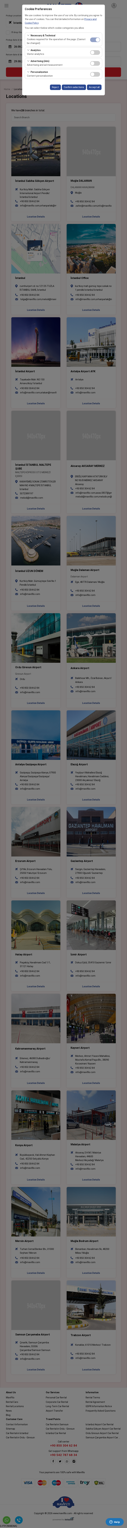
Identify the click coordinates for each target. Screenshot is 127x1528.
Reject (55, 87)
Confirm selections (74, 87)
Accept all (94, 87)
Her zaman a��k (95, 39)
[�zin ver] (95, 52)
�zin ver (95, 52)
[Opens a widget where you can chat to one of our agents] (115, 1522)
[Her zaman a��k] (95, 39)
